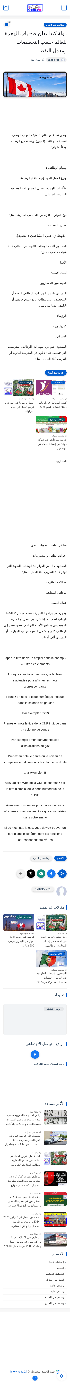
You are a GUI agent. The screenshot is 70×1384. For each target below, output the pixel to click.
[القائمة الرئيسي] (64, 7)
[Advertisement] (35, 506)
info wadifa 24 (18, 1371)
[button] (51, 873)
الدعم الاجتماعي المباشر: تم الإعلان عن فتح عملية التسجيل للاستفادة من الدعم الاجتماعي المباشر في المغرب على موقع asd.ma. (24, 1202)
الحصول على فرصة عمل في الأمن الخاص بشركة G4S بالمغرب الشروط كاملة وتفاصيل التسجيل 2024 (23, 1140)
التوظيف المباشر (55, 1273)
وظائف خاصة (57, 1285)
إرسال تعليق (53, 1008)
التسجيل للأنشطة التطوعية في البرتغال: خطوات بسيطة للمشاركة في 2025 (52, 977)
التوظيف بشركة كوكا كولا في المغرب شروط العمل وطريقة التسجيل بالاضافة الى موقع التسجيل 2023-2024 (24, 1181)
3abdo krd (53, 59)
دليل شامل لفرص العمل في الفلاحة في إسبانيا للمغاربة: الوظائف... (53, 941)
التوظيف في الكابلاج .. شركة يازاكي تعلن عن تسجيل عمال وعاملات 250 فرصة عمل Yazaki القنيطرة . (22, 1242)
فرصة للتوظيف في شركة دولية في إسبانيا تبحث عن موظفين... (52, 444)
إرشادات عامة (56, 1261)
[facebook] (35, 1054)
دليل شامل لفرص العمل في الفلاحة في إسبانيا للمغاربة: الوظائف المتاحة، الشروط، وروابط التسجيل (25, 1161)
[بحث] (5, 7)
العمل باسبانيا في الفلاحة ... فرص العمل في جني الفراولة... (19, 407)
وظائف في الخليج (54, 1303)
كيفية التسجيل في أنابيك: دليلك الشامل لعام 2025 (53, 404)
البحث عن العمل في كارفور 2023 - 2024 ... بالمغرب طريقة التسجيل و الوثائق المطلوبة (22, 1221)
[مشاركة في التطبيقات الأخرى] (20, 873)
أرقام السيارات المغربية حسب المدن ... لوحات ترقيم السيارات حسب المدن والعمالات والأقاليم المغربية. (23, 1120)
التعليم (60, 1267)
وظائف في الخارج (55, 24)
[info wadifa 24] (35, 7)
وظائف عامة (57, 1291)
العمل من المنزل (55, 1279)
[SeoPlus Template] (58, 1371)
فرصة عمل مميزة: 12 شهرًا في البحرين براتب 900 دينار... (21, 941)
